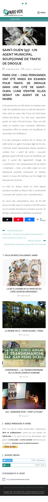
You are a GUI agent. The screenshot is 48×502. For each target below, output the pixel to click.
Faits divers (37, 69)
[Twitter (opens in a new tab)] (22, 3)
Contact (22, 487)
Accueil (6, 487)
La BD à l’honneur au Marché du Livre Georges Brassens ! (24, 290)
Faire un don (13, 487)
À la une (27, 69)
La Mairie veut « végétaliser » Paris (24, 331)
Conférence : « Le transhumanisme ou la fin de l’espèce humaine (24, 371)
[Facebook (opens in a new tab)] (25, 3)
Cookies (42, 487)
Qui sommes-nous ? (32, 487)
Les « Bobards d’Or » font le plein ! (24, 412)
